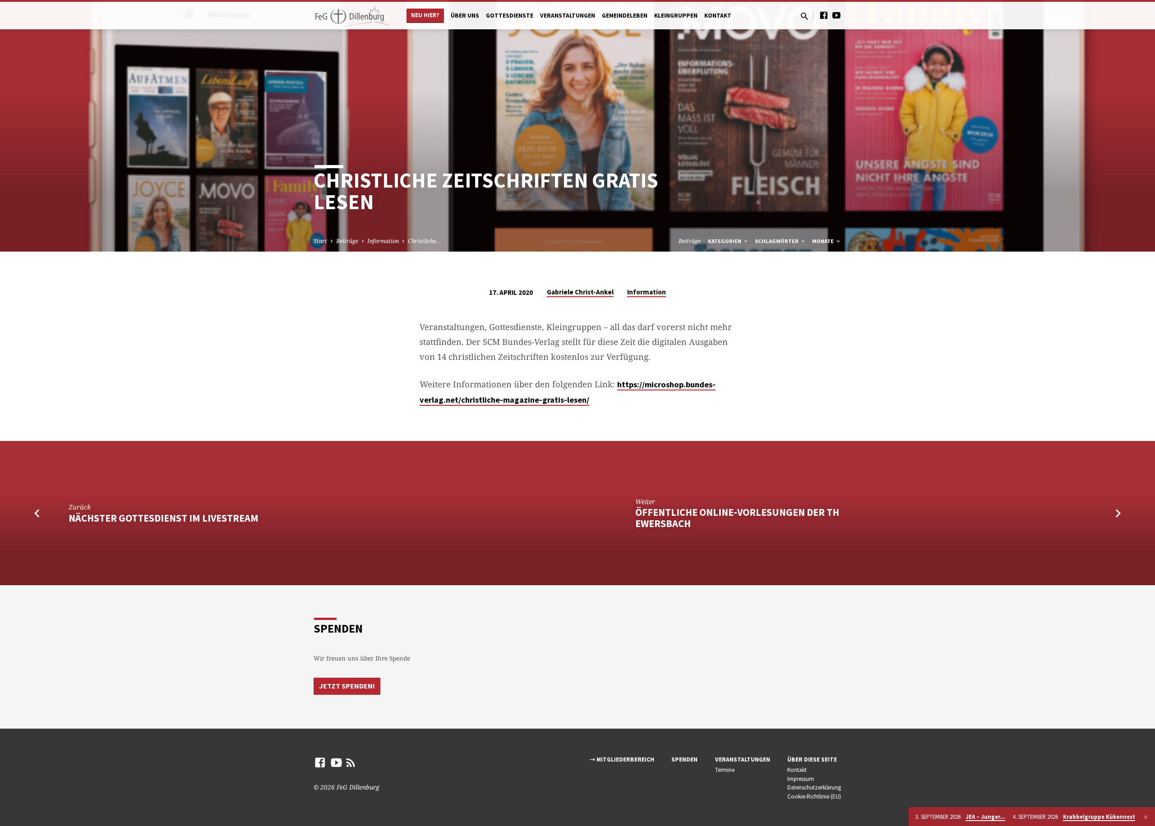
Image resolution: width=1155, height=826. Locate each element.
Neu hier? (425, 15)
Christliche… (424, 241)
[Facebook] (824, 15)
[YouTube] (836, 15)
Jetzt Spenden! (347, 685)
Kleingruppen (676, 15)
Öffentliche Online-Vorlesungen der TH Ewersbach (737, 518)
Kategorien (725, 241)
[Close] (1146, 817)
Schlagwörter (777, 241)
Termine (725, 770)
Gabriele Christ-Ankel (580, 292)
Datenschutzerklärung (814, 787)
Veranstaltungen (567, 15)
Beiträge (347, 241)
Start (320, 241)
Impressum (800, 779)
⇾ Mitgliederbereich (622, 759)
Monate (823, 241)
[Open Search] (804, 16)
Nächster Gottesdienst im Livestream (164, 518)
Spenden (684, 759)
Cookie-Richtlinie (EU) (814, 796)
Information (383, 241)
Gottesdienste (509, 15)
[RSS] (350, 762)
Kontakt (717, 15)
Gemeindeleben (624, 15)
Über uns (465, 15)
